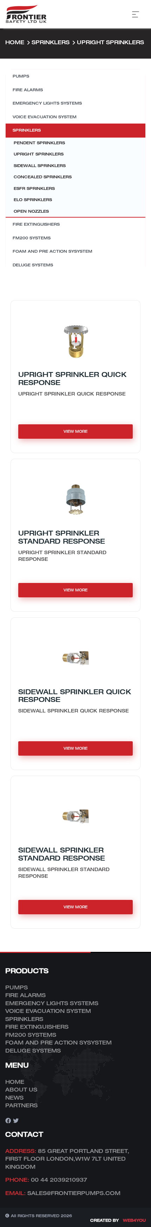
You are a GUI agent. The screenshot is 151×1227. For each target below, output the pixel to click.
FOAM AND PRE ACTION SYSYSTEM (52, 251)
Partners (21, 1105)
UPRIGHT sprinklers (110, 42)
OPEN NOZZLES (31, 211)
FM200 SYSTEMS (32, 238)
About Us (21, 1089)
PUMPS (21, 76)
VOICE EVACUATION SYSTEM (45, 116)
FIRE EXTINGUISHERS (36, 224)
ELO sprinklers (33, 199)
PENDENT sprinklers (39, 142)
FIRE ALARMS (28, 89)
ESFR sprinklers (34, 188)
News (14, 1097)
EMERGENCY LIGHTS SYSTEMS (47, 103)
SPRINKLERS (51, 42)
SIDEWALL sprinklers (40, 165)
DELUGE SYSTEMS (33, 265)
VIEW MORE (75, 431)
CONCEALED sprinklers (43, 176)
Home (14, 42)
